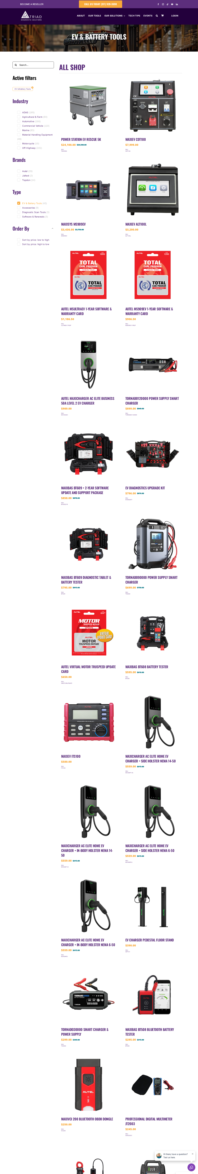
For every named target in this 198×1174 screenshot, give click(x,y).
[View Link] (88, 79)
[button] (157, 15)
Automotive (31, 121)
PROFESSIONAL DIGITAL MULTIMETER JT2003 (148, 1121)
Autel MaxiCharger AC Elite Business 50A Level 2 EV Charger (87, 401)
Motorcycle (30, 143)
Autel (27, 171)
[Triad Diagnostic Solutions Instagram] (163, 4)
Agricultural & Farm (34, 117)
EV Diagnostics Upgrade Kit (145, 487)
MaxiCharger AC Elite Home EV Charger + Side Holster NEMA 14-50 (150, 758)
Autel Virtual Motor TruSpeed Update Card (88, 669)
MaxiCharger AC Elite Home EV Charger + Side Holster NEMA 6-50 (149, 848)
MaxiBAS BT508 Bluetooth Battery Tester (149, 1032)
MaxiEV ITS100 (71, 756)
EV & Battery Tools (23, 89)
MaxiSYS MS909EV (73, 224)
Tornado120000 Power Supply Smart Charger (152, 401)
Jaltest (27, 175)
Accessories (30, 207)
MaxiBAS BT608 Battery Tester (146, 666)
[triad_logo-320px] (31, 12)
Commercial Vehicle (35, 125)
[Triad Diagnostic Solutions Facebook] (158, 4)
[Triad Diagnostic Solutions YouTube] (172, 4)
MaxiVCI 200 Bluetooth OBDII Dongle (87, 1118)
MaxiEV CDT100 (135, 139)
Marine (28, 130)
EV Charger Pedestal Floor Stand (149, 939)
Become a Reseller (31, 4)
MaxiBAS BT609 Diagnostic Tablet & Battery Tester (86, 580)
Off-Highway (32, 148)
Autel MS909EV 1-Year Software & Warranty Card (149, 311)
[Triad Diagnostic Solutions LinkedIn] (177, 4)
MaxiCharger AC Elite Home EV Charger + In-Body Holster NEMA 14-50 (87, 850)
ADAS (28, 112)
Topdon (28, 180)
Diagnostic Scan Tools (35, 212)
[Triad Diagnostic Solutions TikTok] (168, 4)
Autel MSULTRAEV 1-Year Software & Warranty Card (86, 311)
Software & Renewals (35, 216)
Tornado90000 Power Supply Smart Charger (151, 580)
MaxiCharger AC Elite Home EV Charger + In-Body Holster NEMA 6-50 (88, 942)
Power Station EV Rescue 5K (81, 139)
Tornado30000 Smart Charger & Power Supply (85, 1032)
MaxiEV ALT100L (136, 224)
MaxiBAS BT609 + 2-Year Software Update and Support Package (85, 490)
